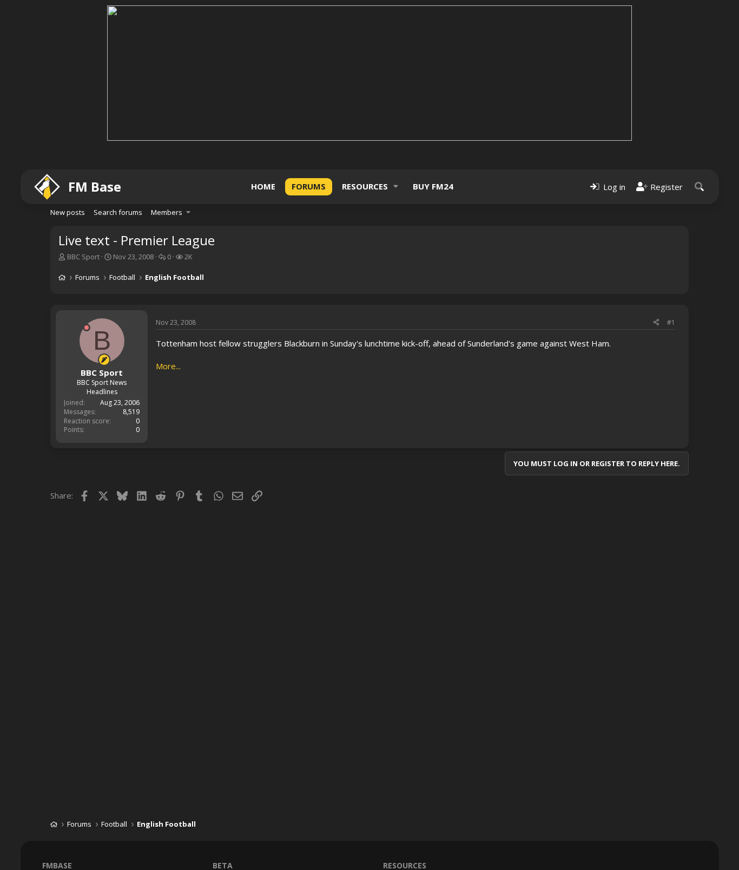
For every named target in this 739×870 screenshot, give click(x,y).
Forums (309, 186)
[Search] (699, 186)
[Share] (656, 323)
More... (168, 366)
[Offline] (86, 327)
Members (166, 212)
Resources (365, 186)
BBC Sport (83, 256)
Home (263, 186)
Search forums (118, 212)
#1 (671, 322)
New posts (67, 212)
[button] (396, 186)
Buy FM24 (433, 186)
